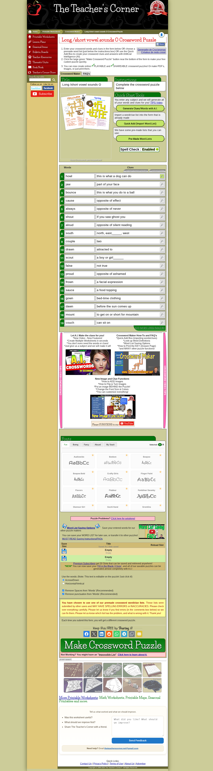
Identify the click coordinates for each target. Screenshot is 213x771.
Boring (75, 445)
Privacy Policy (100, 763)
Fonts (66, 438)
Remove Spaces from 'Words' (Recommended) (89, 590)
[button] (162, 176)
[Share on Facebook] (86, 634)
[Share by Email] (139, 634)
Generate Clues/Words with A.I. (140, 108)
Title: (66, 79)
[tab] (71, 74)
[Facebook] (48, 88)
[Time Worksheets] (93, 676)
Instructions (125, 79)
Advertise (141, 763)
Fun (65, 445)
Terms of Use (116, 763)
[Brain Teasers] (152, 692)
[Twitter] (36, 88)
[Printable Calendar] (152, 676)
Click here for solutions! (123, 518)
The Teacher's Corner (96, 8)
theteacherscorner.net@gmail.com (121, 748)
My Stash (110, 445)
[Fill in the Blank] (132, 676)
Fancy (86, 445)
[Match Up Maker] (112, 692)
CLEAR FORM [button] (158, 171)
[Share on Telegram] (124, 634)
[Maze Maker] (93, 692)
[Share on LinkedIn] (102, 634)
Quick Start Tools (129, 95)
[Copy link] (132, 634)
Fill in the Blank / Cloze (109, 566)
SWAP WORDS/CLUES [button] (136, 171)
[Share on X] (94, 634)
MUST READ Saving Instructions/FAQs (82, 539)
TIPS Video (156, 102)
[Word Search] (73, 676)
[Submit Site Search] (54, 80)
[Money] (112, 676)
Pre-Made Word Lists (140, 138)
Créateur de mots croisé (153, 52)
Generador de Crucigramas (152, 49)
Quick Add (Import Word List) (140, 123)
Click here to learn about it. (132, 654)
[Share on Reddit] (109, 634)
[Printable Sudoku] (73, 692)
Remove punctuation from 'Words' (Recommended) (91, 594)
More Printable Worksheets (78, 698)
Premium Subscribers (84, 563)
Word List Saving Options (81, 528)
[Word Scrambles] (132, 692)
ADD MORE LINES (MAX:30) (149, 328)
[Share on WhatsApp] (117, 634)
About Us (129, 763)
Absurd (98, 445)
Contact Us (86, 763)
